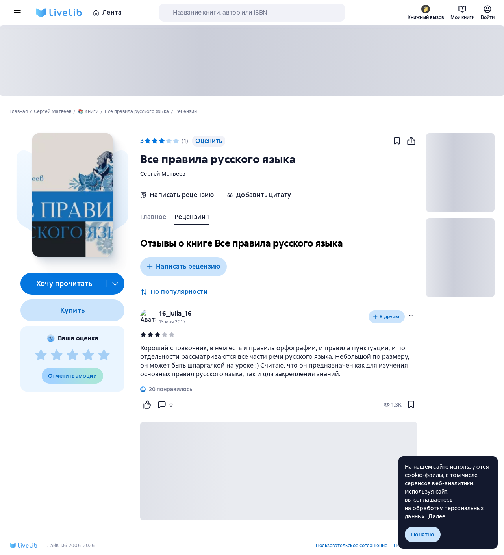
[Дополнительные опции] (115, 284)
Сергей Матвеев (163, 173)
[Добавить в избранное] (397, 141)
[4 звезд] (88, 355)
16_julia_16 (175, 313)
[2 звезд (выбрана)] (155, 141)
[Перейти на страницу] (278, 361)
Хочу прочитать (64, 283)
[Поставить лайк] (146, 404)
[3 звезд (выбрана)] (162, 141)
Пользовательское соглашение (351, 545)
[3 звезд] (72, 355)
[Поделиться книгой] (411, 141)
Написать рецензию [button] (188, 266)
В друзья (390, 317)
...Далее (435, 516)
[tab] (154, 218)
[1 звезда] (41, 355)
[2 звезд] (56, 355)
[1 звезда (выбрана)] (148, 141)
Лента (112, 12)
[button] (72, 195)
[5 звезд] (104, 355)
